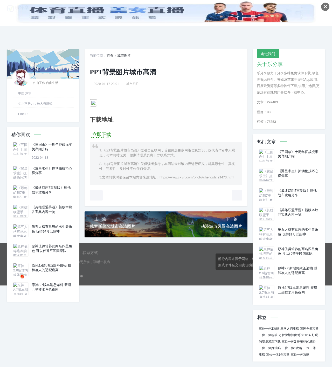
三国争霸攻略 (309, 328)
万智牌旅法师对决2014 (295, 334)
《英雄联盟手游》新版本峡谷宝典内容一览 (52, 209)
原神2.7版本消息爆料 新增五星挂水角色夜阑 (51, 287)
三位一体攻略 (300, 354)
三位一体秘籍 (268, 334)
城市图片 (124, 55)
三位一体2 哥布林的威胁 (298, 341)
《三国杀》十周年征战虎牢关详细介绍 (52, 146)
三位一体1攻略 (292, 347)
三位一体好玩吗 (270, 347)
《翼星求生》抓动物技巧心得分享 (52, 170)
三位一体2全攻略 (278, 354)
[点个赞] (96, 195)
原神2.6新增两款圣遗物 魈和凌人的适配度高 (51, 267)
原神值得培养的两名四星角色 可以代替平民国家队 (52, 248)
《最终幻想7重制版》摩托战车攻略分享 (51, 190)
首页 (110, 55)
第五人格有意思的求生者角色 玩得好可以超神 (52, 228)
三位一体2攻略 (269, 328)
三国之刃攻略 (289, 328)
